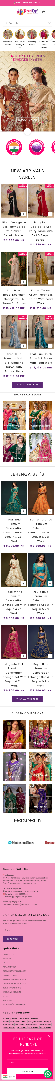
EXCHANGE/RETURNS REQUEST (15, 1004)
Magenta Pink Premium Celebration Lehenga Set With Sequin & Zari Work (14, 674)
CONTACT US (8, 954)
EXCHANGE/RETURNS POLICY (14, 971)
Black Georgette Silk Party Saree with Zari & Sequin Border (14, 229)
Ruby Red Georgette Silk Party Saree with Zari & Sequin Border (41, 231)
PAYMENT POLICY (10, 975)
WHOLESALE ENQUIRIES (12, 992)
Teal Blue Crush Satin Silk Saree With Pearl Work (40, 358)
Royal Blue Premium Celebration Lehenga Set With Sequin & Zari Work (40, 674)
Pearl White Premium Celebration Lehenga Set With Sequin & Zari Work (14, 602)
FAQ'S (5, 962)
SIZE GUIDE (7, 1000)
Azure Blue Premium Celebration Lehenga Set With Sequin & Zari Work (40, 602)
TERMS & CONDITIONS (12, 988)
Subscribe (27, 1071)
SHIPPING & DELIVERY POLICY (14, 979)
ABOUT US (7, 958)
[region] (27, 91)
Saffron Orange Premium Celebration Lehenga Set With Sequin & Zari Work (40, 530)
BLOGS (5, 996)
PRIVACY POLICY (9, 967)
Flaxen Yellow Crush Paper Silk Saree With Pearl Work (41, 297)
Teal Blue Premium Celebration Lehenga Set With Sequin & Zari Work (14, 530)
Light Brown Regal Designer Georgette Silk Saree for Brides (14, 297)
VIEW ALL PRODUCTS (27, 384)
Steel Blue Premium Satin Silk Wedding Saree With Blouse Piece (14, 362)
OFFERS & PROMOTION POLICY (15, 983)
